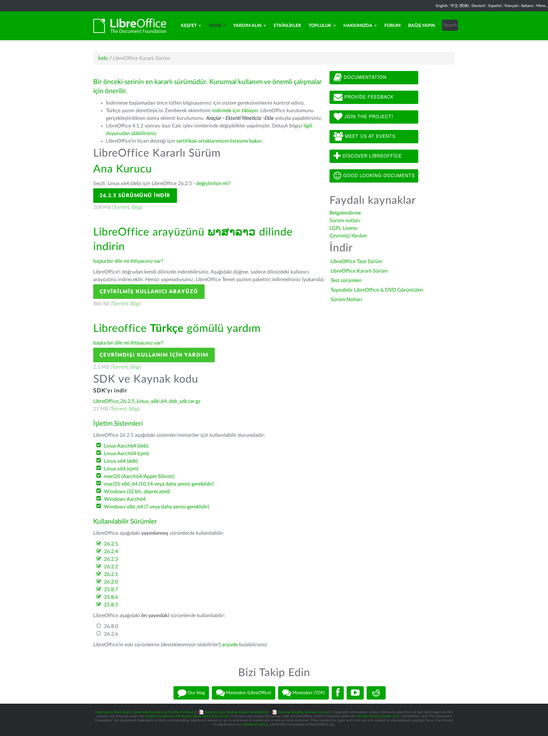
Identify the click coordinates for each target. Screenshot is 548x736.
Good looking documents (378, 175)
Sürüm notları (344, 220)
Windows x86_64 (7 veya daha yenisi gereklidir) (156, 506)
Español (495, 6)
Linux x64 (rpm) (121, 468)
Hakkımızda (357, 25)
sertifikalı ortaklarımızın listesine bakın (218, 141)
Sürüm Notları (346, 299)
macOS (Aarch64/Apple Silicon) (139, 476)
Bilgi (136, 207)
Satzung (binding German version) (304, 712)
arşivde (230, 644)
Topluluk (320, 25)
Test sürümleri (346, 280)
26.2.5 (111, 543)
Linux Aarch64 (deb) (126, 446)
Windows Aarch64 (125, 499)
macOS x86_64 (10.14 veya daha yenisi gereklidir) (158, 484)
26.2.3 (111, 559)
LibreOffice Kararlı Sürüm (359, 271)
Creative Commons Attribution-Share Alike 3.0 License (187, 716)
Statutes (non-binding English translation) (236, 712)
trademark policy (255, 724)
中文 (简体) (460, 6)
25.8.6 (111, 597)
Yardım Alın (247, 25)
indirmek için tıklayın (235, 110)
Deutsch (479, 6)
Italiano (527, 6)
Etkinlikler (287, 25)
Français (511, 6)
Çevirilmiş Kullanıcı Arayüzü (149, 291)
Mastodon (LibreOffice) (248, 692)
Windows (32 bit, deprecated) (137, 491)
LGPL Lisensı (343, 228)
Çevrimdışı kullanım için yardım (154, 355)
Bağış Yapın (421, 25)
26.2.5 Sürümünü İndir (135, 195)
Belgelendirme (345, 213)
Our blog (195, 692)
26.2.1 (111, 574)
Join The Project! (368, 116)
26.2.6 (111, 633)
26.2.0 (111, 581)
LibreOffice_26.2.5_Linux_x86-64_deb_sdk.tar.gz (146, 401)
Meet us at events (369, 136)
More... (542, 6)
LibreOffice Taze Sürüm (356, 261)
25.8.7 (111, 589)
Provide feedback (368, 97)
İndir (215, 25)
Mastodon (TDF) (308, 692)
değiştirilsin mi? (213, 183)
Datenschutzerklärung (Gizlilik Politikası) (164, 712)
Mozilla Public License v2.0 (378, 716)
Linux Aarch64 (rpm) (126, 453)
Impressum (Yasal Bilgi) (112, 712)
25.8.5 (111, 604)
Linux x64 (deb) (121, 461)
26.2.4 (111, 551)
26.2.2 (111, 566)
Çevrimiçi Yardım (348, 235)
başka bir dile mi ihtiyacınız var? (128, 261)
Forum (392, 25)
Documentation (364, 77)
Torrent (121, 207)
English (442, 6)
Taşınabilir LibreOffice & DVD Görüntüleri (376, 290)
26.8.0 (111, 626)
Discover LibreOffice (371, 155)
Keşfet (189, 25)
